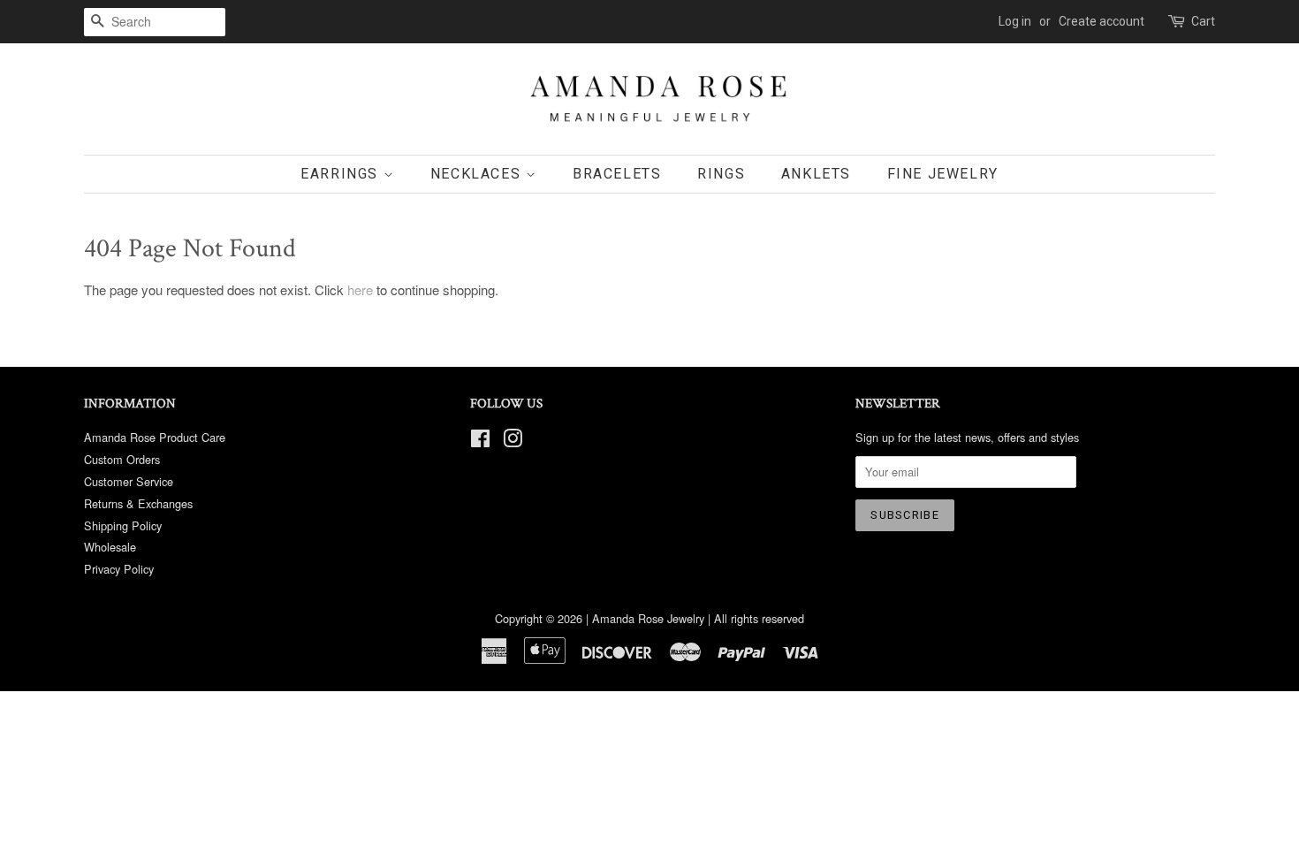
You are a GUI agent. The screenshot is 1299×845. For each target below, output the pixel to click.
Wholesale (110, 546)
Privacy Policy (119, 568)
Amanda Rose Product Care (154, 437)
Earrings (341, 173)
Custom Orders (122, 459)
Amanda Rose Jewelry (648, 618)
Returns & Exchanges (138, 503)
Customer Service (128, 481)
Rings (721, 173)
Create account (1101, 21)
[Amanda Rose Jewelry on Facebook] (480, 441)
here (360, 289)
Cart (1203, 21)
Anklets (816, 173)
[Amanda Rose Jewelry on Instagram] (512, 441)
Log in (1015, 21)
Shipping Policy (123, 525)
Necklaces (478, 173)
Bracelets (617, 173)
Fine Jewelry (943, 173)
